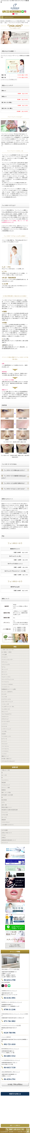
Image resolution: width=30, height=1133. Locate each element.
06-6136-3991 (9, 998)
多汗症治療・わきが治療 (7, 795)
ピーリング (4, 741)
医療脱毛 (4, 790)
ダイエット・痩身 (6, 787)
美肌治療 (4, 782)
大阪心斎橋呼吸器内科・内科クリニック (11, 1071)
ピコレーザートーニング (7, 701)
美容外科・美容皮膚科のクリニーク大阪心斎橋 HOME (12, 21)
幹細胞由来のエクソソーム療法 (9, 689)
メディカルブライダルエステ (8, 761)
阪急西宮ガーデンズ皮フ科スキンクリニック (12, 1002)
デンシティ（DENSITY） (7, 691)
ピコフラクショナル (6, 699)
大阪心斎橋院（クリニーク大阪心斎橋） (11, 969)
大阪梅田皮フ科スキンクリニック (9, 990)
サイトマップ (5, 842)
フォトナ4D (4, 696)
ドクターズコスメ (6, 822)
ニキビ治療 (4, 654)
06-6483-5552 (9, 1056)
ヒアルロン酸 (5, 814)
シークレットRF (5, 704)
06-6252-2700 (9, 980)
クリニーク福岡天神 (6, 1037)
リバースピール (5, 748)
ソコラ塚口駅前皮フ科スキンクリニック (11, 1060)
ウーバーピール (5, 681)
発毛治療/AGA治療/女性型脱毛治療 (10, 809)
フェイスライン (5, 780)
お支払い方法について (7, 832)
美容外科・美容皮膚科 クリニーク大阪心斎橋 (13, 1131)
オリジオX (4, 694)
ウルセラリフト (5, 716)
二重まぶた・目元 (6, 770)
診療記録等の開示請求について (9, 840)
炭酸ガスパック (5, 756)
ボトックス (4, 817)
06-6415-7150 (9, 1067)
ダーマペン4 (4, 674)
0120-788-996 (9, 1033)
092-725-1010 (9, 1044)
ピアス (3, 802)
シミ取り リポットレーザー (8, 649)
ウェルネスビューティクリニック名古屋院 (11, 1025)
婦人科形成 (4, 799)
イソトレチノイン (6, 686)
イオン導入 (6, 339)
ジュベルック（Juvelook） (7, 684)
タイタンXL (4, 726)
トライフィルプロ (6, 664)
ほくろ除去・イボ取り (7, 652)
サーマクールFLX (6, 721)
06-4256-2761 (9, 1079)
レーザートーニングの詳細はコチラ (9, 79)
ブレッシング (5, 669)
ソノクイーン (5, 724)
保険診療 (4, 819)
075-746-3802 (9, 1021)
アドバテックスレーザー (7, 659)
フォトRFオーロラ (6, 709)
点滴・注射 (4, 804)
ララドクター (5, 743)
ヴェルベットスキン (6, 676)
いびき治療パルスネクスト (8, 824)
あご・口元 (4, 775)
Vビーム (3, 667)
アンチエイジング (6, 785)
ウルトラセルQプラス (6, 714)
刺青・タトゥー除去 (6, 792)
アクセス (4, 835)
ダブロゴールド (5, 719)
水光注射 (4, 733)
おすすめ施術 (5, 830)
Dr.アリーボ (4, 738)
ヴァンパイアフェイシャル (8, 679)
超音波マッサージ (8, 345)
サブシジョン (5, 662)
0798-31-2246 (9, 1009)
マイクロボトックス (6, 736)
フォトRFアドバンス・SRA (8, 706)
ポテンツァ (4, 672)
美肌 (6, 22)
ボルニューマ (5, 711)
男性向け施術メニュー (7, 807)
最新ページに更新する (15, 1125)
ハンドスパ (4, 753)
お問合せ (4, 837)
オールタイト (5, 657)
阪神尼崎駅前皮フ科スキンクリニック (10, 1048)
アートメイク (5, 812)
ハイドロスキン (5, 751)
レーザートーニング (6, 729)
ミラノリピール (5, 746)
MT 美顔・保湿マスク (7, 758)
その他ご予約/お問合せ (14, 1084)
